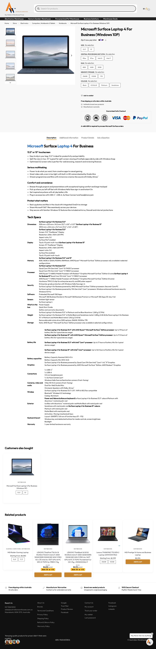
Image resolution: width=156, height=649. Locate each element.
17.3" (21, 559)
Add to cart (138, 562)
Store (15, 23)
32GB (99, 67)
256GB (85, 76)
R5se (84, 58)
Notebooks (63, 23)
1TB (101, 76)
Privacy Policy (42, 614)
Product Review (67, 609)
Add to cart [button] (48, 575)
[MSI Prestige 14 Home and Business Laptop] (137, 534)
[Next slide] (71, 55)
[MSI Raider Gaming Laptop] (18, 534)
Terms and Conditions (45, 611)
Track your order (91, 611)
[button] (146, 8)
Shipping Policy (43, 618)
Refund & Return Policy (46, 622)
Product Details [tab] (87, 138)
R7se (92, 58)
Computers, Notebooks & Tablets (43, 23)
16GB (91, 67)
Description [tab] (51, 138)
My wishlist (89, 614)
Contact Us (89, 603)
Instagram (112, 606)
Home (7, 23)
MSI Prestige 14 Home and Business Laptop (138, 553)
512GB (94, 76)
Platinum (104, 85)
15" (91, 49)
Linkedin (111, 609)
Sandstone (115, 85)
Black (84, 85)
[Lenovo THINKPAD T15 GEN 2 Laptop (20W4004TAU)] (107, 534)
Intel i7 (108, 58)
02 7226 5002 (10, 607)
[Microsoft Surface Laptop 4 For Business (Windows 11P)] (22, 467)
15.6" (14, 559)
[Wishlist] (35, 456)
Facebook (64, 612)
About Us (40, 603)
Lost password (90, 618)
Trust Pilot (64, 606)
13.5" (84, 49)
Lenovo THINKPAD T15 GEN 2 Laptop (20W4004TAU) (108, 553)
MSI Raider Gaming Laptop (18, 552)
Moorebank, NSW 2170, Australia (17, 612)
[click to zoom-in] (45, 55)
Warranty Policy (43, 626)
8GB (84, 67)
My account (89, 607)
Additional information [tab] (68, 138)
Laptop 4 (65, 146)
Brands (40, 607)
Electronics (24, 23)
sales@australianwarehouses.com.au (19, 609)
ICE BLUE (94, 85)
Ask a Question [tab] (103, 138)
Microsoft (35, 146)
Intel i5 (100, 58)
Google (64, 603)
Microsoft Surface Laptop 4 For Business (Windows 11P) (22, 487)
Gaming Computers (13, 549)
